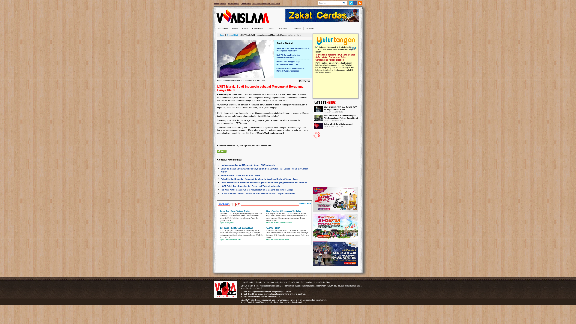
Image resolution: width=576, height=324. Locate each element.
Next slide (353, 49)
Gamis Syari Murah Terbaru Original (235, 211)
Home (216, 3)
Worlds (235, 28)
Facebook (355, 3)
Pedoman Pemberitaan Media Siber (266, 3)
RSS (360, 3)
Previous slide (350, 49)
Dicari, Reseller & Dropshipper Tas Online (283, 211)
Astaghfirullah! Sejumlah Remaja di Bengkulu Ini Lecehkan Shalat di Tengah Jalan (259, 178)
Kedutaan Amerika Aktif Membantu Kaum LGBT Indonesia (248, 165)
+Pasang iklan (305, 203)
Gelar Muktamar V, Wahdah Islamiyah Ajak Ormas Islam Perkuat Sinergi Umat (341, 116)
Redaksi (223, 3)
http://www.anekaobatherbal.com (277, 240)
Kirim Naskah (246, 3)
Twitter (350, 3)
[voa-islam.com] (243, 17)
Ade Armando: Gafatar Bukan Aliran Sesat (240, 175)
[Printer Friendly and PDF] (221, 151)
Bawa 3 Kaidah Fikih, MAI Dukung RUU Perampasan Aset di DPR (292, 49)
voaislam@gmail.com (297, 302)
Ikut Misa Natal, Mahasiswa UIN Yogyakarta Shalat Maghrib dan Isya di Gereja (257, 189)
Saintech (270, 28)
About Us (250, 282)
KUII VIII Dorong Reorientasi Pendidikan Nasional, (288, 56)
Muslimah (283, 28)
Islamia (245, 28)
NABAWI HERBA (273, 227)
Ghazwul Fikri (232, 35)
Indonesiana (223, 28)
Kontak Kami (269, 282)
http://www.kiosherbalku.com (230, 240)
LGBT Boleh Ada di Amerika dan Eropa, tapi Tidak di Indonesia (250, 186)
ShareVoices (296, 28)
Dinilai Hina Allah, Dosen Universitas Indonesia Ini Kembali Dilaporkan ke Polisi (258, 193)
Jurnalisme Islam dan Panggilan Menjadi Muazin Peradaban (290, 69)
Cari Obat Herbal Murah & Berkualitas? (236, 227)
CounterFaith (257, 28)
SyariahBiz (310, 28)
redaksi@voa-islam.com (277, 302)
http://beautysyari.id (227, 223)
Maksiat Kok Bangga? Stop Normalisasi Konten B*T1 (288, 63)
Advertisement (233, 3)
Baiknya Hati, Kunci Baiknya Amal (338, 124)
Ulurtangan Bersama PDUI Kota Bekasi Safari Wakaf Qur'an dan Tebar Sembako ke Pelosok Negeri (335, 57)
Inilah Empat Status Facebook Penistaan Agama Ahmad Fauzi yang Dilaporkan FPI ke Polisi (264, 182)
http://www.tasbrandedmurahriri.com (279, 223)
